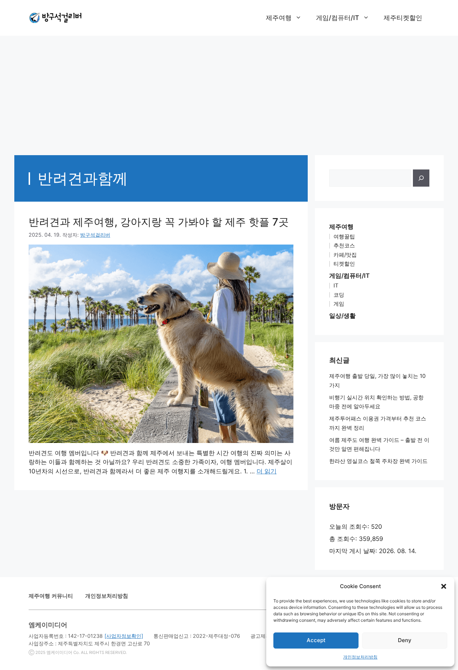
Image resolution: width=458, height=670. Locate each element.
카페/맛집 (345, 254)
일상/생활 (342, 315)
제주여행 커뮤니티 (51, 595)
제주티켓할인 (403, 17)
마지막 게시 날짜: (354, 551)
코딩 (338, 294)
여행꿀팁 (344, 236)
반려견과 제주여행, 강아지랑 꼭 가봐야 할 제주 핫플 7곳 (159, 222)
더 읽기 (267, 471)
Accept (316, 640)
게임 (338, 303)
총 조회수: (344, 538)
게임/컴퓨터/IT (337, 17)
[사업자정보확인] (123, 636)
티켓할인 (344, 263)
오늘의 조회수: (350, 526)
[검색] (421, 178)
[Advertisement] (229, 92)
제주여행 (279, 17)
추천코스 (344, 245)
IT (335, 285)
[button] (443, 586)
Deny (404, 640)
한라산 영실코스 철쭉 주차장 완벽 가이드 (378, 461)
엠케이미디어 (59, 652)
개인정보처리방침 (360, 657)
